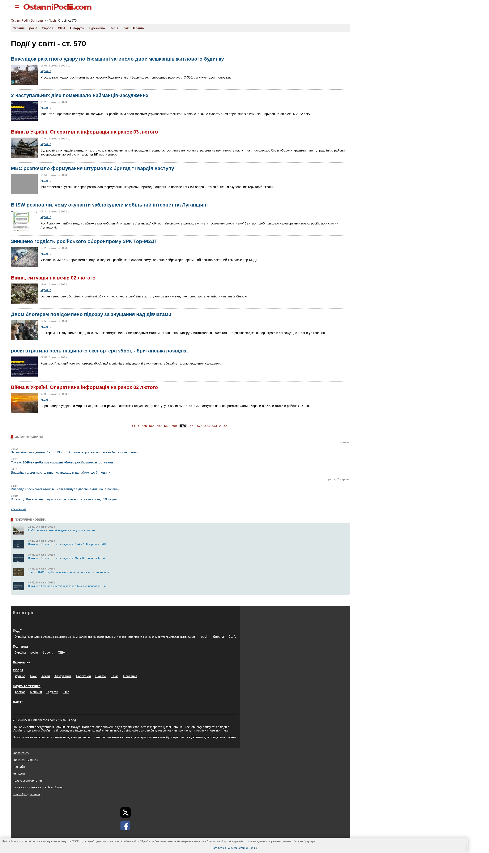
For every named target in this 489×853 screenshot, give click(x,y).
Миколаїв (98, 636)
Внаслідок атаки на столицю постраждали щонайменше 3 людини (60, 472)
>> (225, 426)
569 (174, 426)
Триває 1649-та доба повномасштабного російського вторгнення (62, 462)
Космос (20, 692)
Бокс (33, 676)
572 (199, 426)
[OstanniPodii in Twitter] (125, 812)
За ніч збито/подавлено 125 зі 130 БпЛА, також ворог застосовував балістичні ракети (74, 452)
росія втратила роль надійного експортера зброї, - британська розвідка (99, 351)
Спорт (18, 670)
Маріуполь (161, 636)
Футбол (20, 676)
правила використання (29, 780)
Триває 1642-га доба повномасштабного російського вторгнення (68, 572)
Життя (18, 702)
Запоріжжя (85, 636)
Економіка (21, 662)
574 (214, 426)
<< (133, 426)
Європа (47, 28)
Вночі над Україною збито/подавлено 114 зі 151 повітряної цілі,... (68, 585)
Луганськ (110, 636)
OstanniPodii (19, 20)
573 (207, 426)
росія (33, 28)
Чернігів (139, 636)
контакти (19, 773)
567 (159, 426)
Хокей (45, 676)
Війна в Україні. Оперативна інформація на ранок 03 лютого (84, 132)
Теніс (114, 676)
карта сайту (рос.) (25, 759)
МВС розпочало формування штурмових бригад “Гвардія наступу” (93, 168)
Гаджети (52, 692)
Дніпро (62, 636)
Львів (54, 636)
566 (151, 426)
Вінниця (150, 636)
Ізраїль (138, 28)
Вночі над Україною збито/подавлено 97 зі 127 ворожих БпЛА (66, 558)
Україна (19, 28)
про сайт (19, 766)
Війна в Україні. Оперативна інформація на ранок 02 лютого (84, 387)
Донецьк (73, 636)
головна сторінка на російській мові (38, 787)
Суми (191, 636)
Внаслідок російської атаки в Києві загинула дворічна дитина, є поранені (65, 489)
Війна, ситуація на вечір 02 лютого (53, 278)
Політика (20, 646)
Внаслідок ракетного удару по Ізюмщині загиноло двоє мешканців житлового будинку (117, 59)
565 (144, 426)
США (62, 28)
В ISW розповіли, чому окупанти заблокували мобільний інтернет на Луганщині (109, 205)
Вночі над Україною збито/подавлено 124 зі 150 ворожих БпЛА (67, 544)
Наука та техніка (26, 686)
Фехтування (62, 676)
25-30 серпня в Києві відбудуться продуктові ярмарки (61, 530)
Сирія (113, 28)
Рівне (130, 636)
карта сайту (21, 753)
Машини (36, 692)
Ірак (126, 28)
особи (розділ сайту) (27, 794)
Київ (30, 636)
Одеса (47, 636)
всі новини (18, 509)
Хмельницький (178, 636)
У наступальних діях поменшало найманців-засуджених (79, 95)
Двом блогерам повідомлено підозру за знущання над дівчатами (91, 314)
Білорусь (77, 28)
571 (192, 426)
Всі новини (38, 20)
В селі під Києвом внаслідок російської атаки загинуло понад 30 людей (64, 499)
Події (52, 20)
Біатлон (100, 676)
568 (166, 426)
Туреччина (97, 28)
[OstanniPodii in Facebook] (125, 825)
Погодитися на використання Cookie (234, 847)
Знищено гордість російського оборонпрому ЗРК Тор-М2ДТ (84, 241)
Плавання (130, 676)
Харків (38, 636)
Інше (66, 692)
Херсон (121, 636)
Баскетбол (83, 676)
